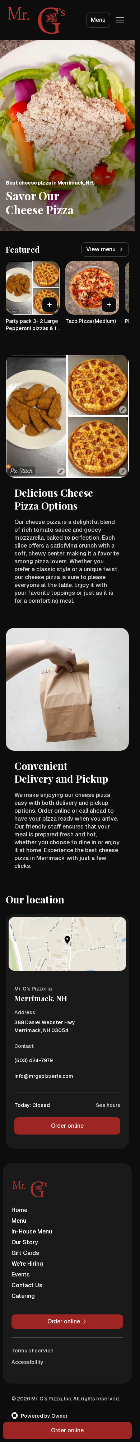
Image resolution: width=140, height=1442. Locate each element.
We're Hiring (27, 1263)
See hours (108, 1105)
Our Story (24, 1242)
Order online (67, 1126)
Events (20, 1274)
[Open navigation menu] (120, 20)
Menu (98, 20)
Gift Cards (25, 1253)
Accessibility (27, 1362)
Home (19, 1210)
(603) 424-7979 (33, 1062)
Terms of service (32, 1350)
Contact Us (26, 1285)
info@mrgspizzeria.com (43, 1078)
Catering (23, 1296)
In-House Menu (31, 1231)
